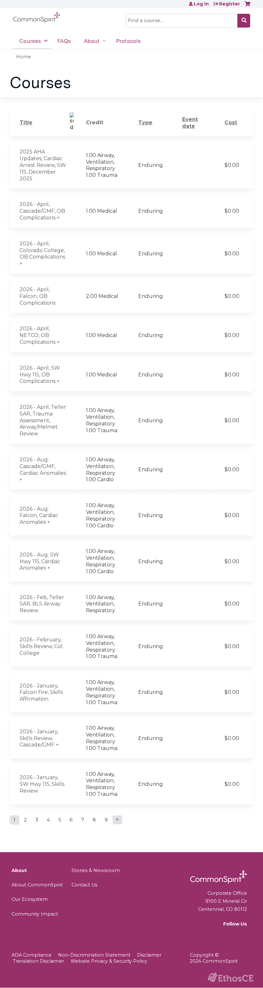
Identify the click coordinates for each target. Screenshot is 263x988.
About (91, 41)
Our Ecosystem (30, 899)
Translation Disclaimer (38, 961)
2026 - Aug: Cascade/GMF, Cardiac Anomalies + (43, 469)
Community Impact (35, 914)
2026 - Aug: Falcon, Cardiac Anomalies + (39, 515)
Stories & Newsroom (96, 870)
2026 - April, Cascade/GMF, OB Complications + (42, 211)
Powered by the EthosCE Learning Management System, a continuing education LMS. (230, 977)
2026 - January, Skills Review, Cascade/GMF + (39, 738)
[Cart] (247, 6)
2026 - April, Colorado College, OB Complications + (42, 254)
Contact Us (84, 885)
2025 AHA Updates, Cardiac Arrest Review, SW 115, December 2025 (43, 165)
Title (26, 122)
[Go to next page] (117, 819)
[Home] (36, 17)
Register (229, 4)
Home (23, 57)
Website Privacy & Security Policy (109, 961)
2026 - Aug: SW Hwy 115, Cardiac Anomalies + (40, 561)
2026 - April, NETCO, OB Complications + (40, 335)
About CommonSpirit (37, 885)
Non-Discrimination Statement (94, 955)
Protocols (128, 41)
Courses (30, 41)
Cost (231, 122)
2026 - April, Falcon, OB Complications (37, 296)
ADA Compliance (32, 955)
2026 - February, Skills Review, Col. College (42, 646)
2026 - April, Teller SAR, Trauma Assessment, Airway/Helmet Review (43, 420)
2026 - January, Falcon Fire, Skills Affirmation (41, 692)
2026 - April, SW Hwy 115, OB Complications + (40, 374)
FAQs (64, 41)
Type (145, 122)
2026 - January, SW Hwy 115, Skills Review (42, 784)
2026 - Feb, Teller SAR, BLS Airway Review (42, 604)
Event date (190, 122)
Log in (201, 4)
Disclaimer (149, 955)
